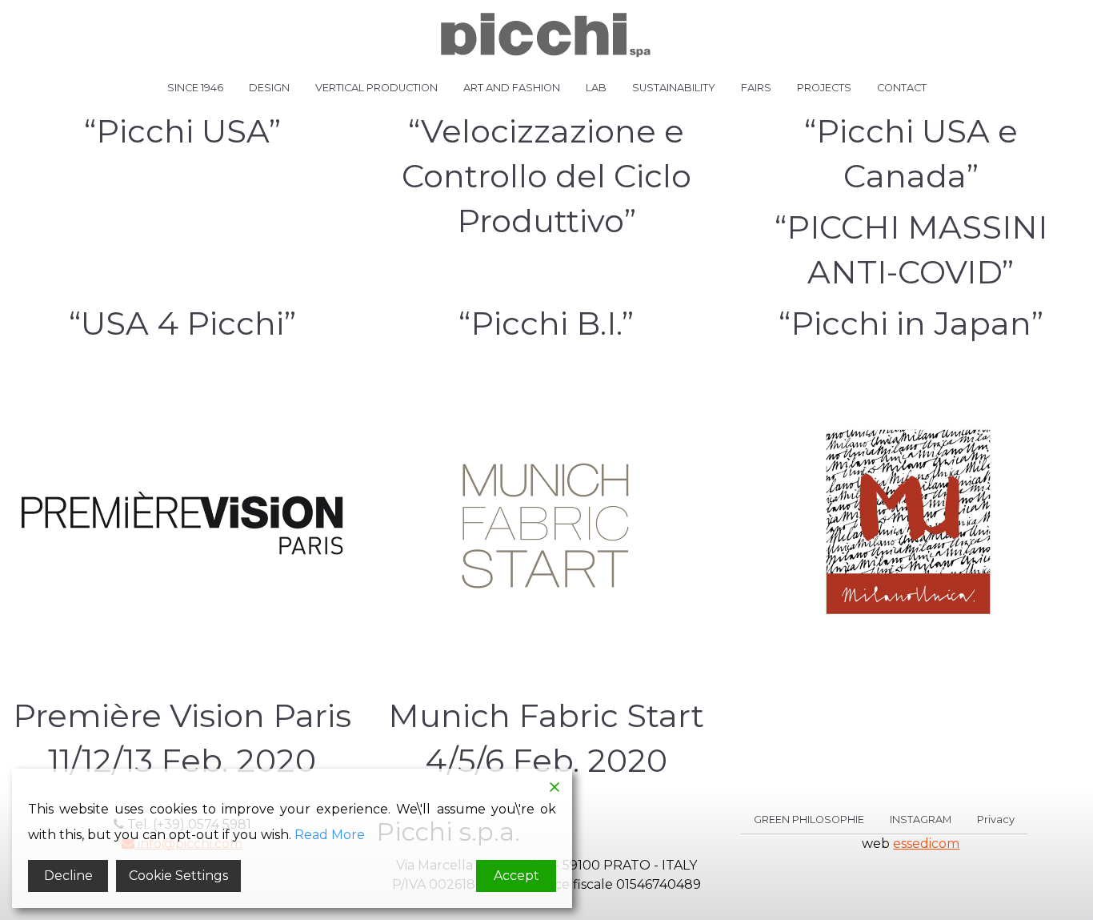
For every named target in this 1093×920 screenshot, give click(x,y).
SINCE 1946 (195, 88)
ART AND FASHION (511, 88)
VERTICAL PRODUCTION (376, 88)
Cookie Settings (178, 875)
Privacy (996, 820)
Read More (329, 834)
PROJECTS (824, 88)
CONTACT (902, 88)
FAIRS (756, 88)
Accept (516, 875)
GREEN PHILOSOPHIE (809, 820)
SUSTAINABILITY (673, 88)
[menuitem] (195, 88)
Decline (68, 875)
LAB (596, 88)
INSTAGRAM (920, 820)
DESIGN (269, 88)
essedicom (926, 843)
